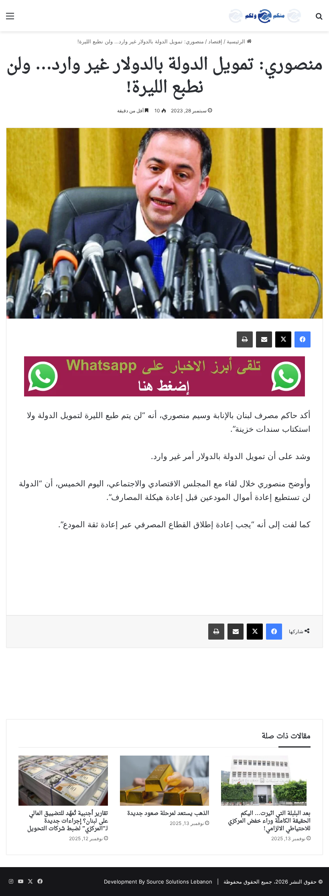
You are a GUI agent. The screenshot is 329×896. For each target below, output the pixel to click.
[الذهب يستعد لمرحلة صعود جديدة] (164, 781)
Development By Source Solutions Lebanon (158, 881)
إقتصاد (215, 41)
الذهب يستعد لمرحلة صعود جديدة (168, 813)
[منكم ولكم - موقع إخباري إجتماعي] (265, 16)
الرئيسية (237, 41)
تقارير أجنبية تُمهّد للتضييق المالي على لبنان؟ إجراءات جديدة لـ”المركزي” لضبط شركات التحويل (67, 821)
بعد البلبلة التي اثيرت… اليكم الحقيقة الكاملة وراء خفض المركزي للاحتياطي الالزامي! (269, 821)
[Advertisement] (164, 567)
